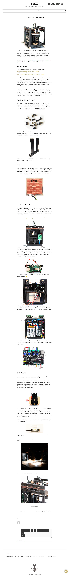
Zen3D (34, 3)
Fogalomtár (45, 11)
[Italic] (25, 530)
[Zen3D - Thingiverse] (57, 4)
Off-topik (44, 556)
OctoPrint (40, 556)
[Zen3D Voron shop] (49, 4)
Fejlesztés (17, 556)
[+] (23, 535)
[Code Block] (44, 530)
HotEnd (18, 435)
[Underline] (28, 530)
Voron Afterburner (21, 511)
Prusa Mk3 (31, 11)
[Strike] (32, 530)
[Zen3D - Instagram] (62, 4)
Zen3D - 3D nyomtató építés (36, 574)
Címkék (38, 11)
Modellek (35, 556)
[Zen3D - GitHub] (59, 4)
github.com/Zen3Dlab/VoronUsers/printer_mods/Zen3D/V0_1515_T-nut (31, 109)
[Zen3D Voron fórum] (52, 4)
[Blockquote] (41, 530)
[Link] (47, 530)
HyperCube (22, 556)
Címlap (14, 11)
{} (22, 533)
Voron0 (36, 506)
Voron (25, 11)
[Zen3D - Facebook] (54, 4)
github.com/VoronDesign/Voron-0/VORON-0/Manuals (28, 71)
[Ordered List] (35, 530)
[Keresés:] (65, 11)
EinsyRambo (12, 556)
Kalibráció (28, 556)
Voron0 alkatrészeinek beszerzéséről (33, 60)
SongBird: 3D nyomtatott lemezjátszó (43, 511)
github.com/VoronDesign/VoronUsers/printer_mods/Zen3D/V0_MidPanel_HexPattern (34, 218)
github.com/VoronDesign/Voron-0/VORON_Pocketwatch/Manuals (30, 74)
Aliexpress (8, 556)
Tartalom (52, 11)
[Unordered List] (38, 530)
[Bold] (22, 530)
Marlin (19, 11)
